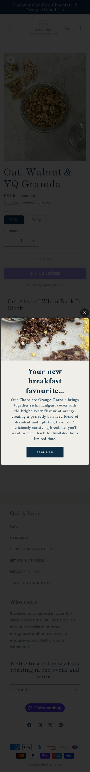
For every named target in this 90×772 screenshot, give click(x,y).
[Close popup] (84, 312)
